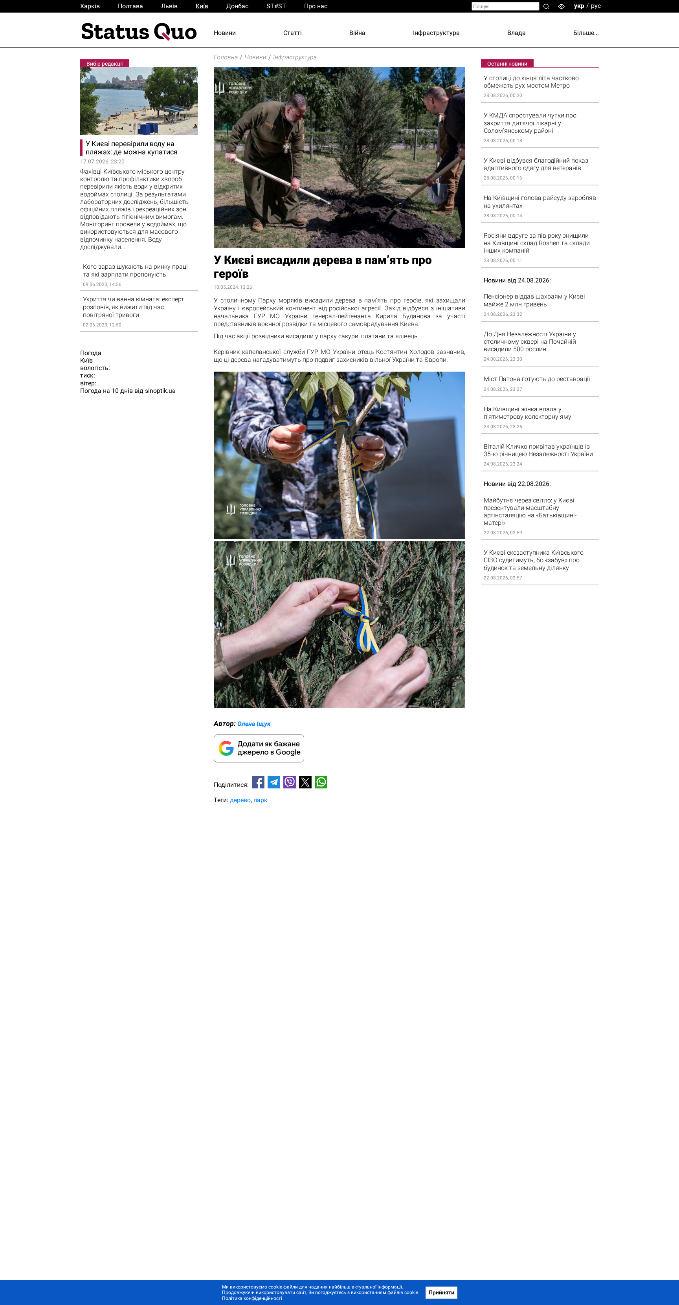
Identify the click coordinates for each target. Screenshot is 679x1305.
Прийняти (441, 1292)
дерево (240, 800)
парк (260, 800)
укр (579, 5)
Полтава (130, 6)
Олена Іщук (254, 724)
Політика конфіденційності (252, 1298)
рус (596, 5)
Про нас (315, 6)
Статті (292, 33)
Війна (357, 33)
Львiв (169, 6)
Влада (516, 33)
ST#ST (276, 6)
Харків (90, 6)
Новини (225, 33)
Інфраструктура (436, 33)
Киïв (202, 6)
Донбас (237, 6)
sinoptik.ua (160, 390)
